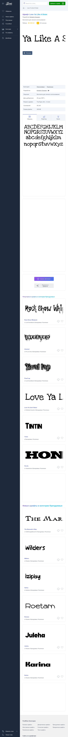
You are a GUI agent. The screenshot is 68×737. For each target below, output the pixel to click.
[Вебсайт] (48, 90)
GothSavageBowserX (31, 531)
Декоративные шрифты (44, 724)
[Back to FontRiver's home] (8, 3)
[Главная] (24, 8)
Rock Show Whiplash (30, 320)
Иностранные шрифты (28, 727)
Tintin (26, 436)
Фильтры (28, 53)
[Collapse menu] (3, 3)
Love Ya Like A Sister (30, 407)
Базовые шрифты (27, 724)
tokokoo (28, 590)
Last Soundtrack (30, 322)
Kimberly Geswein (35, 17)
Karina (26, 675)
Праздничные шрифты (59, 727)
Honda (26, 466)
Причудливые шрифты (59, 724)
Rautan (27, 561)
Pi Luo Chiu (29, 351)
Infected (26, 349)
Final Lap (27, 378)
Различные (50, 87)
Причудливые (41, 87)
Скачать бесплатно (45, 279)
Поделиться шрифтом (45, 285)
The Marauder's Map (30, 529)
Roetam (26, 617)
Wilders (26, 558)
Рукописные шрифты (28, 730)
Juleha (26, 646)
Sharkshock (29, 468)
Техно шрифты (42, 730)
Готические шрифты (43, 727)
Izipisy (26, 587)
